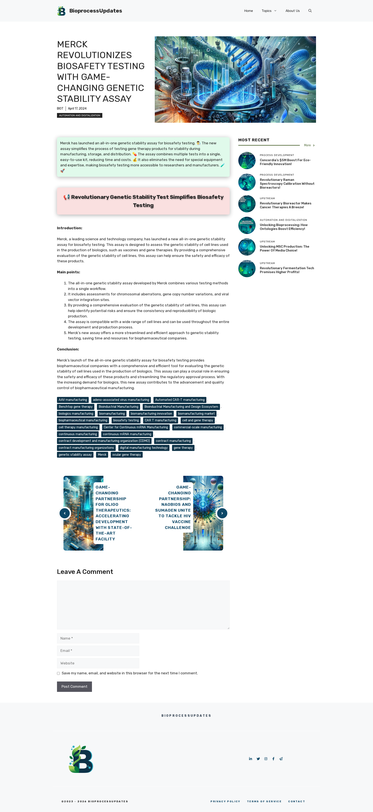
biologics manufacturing (76, 414)
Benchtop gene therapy (76, 407)
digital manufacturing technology (144, 448)
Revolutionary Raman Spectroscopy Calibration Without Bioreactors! (287, 184)
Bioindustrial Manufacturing (118, 407)
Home (248, 11)
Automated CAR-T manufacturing (180, 400)
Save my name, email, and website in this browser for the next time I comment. (130, 673)
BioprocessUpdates (95, 11)
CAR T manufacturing (160, 420)
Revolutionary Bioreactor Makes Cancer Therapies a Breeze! (285, 205)
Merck (102, 455)
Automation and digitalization (79, 115)
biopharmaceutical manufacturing (83, 420)
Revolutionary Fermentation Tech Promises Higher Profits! (287, 270)
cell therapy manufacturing (78, 427)
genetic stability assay (75, 455)
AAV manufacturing (73, 400)
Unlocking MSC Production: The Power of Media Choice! (284, 249)
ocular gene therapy (126, 455)
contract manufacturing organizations (86, 448)
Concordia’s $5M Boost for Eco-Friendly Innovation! (285, 162)
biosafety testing (126, 420)
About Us (293, 11)
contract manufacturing (173, 441)
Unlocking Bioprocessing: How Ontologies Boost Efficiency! (284, 227)
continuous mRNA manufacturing (127, 434)
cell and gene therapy (197, 420)
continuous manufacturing (78, 434)
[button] (310, 10)
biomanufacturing (112, 414)
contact (296, 801)
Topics (267, 11)
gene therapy (183, 448)
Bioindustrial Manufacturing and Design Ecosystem (181, 407)
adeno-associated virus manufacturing (121, 400)
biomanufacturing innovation (151, 414)
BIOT (60, 108)
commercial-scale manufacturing (198, 427)
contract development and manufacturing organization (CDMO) (104, 441)
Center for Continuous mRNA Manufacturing (136, 427)
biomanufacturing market (196, 414)
